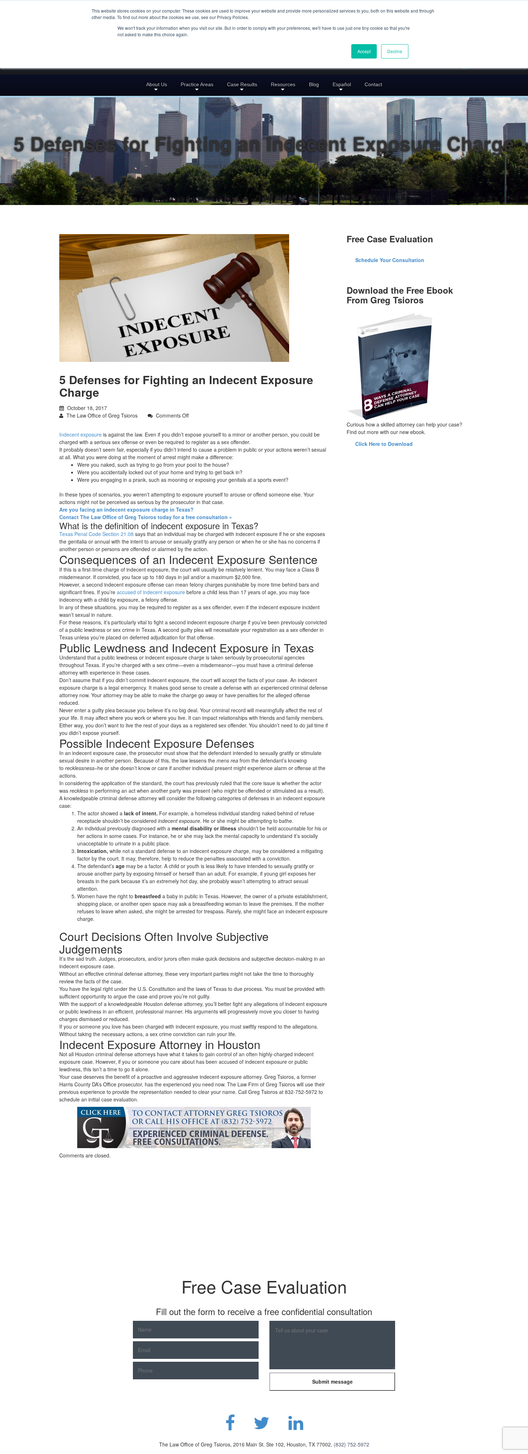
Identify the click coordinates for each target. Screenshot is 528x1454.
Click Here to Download (384, 443)
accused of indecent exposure (151, 592)
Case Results (242, 84)
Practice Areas (197, 84)
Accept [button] (364, 51)
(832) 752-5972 (351, 1444)
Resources (283, 84)
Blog (314, 84)
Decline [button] (394, 51)
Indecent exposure (80, 434)
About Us (156, 84)
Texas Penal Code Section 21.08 (96, 533)
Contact (373, 84)
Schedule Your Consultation (389, 260)
